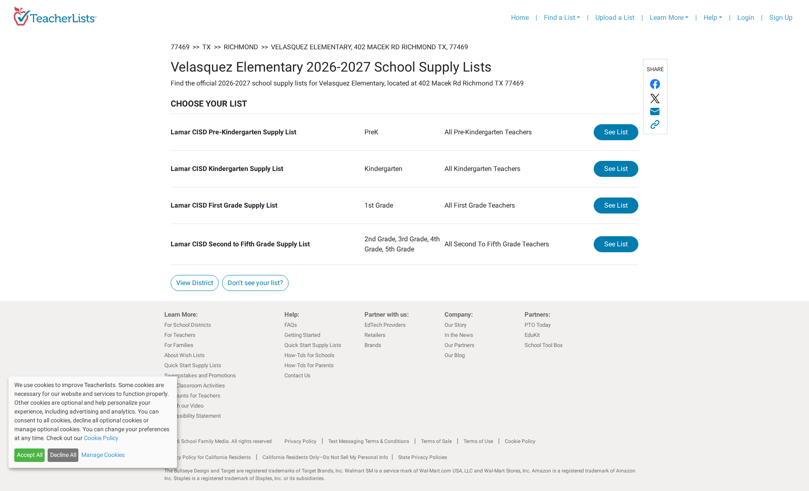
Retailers (375, 335)
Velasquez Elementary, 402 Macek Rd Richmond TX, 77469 (369, 47)
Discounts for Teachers (192, 395)
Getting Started (302, 335)
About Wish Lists (184, 355)
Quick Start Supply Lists (192, 365)
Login (745, 17)
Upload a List (615, 17)
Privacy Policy (300, 441)
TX (206, 47)
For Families (178, 345)
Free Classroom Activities (194, 385)
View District (194, 283)
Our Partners (459, 345)
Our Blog (455, 355)
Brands (372, 345)
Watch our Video (184, 406)
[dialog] (92, 422)
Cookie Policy (520, 441)
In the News (459, 335)
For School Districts (187, 325)
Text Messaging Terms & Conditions (368, 441)
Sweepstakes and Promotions (200, 375)
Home (520, 17)
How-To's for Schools (309, 355)
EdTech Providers (385, 325)
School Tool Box (544, 345)
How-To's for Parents (309, 365)
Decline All (63, 454)
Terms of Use (478, 441)
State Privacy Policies (422, 457)
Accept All (30, 454)
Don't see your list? (255, 283)
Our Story (455, 325)
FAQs (290, 325)
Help (710, 17)
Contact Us (297, 375)
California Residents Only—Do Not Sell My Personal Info (325, 457)
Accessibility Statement (192, 416)
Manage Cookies (103, 454)
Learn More (666, 17)
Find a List (559, 17)
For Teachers (180, 335)
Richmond (241, 47)
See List (621, 132)
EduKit (532, 335)
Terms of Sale (436, 441)
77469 (180, 47)
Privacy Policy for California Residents (207, 457)
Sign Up (781, 17)
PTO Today (538, 325)
